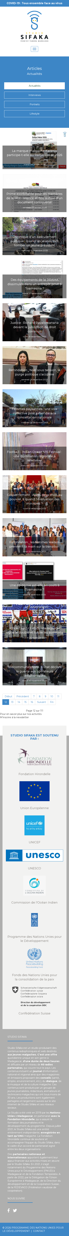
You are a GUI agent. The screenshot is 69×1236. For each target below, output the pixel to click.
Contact (39, 1231)
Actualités (34, 85)
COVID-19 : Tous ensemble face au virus (34, 3)
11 (58, 696)
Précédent (22, 696)
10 (51, 696)
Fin (52, 702)
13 (12, 702)
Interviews (34, 95)
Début (8, 696)
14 (19, 702)
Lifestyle (35, 113)
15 (25, 702)
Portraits (35, 104)
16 (32, 702)
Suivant (41, 702)
